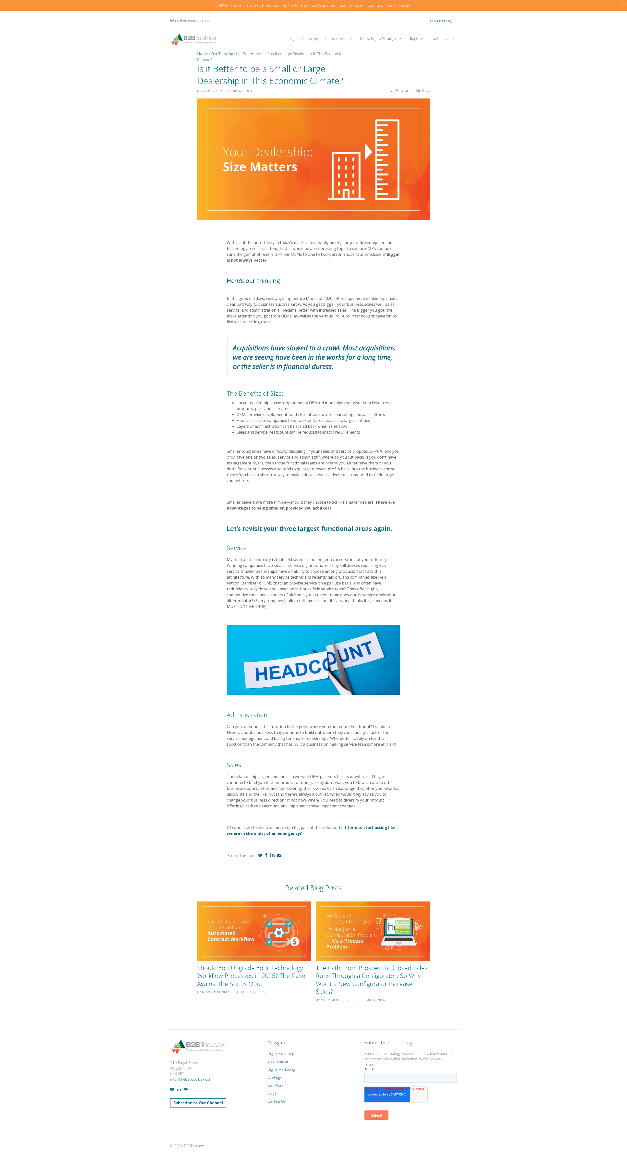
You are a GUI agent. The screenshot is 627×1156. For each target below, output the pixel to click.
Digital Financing (304, 38)
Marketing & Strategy (378, 38)
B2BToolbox (194, 1145)
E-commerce (337, 38)
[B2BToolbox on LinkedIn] (179, 1089)
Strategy (274, 1077)
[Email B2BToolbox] (186, 1089)
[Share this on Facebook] (266, 855)
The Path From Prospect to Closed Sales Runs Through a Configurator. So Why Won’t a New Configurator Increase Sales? (372, 979)
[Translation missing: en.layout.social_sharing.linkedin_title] (272, 855)
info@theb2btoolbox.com (189, 20)
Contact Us (440, 38)
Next (423, 90)
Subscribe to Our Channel (198, 1103)
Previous (400, 90)
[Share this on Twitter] (260, 855)
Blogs (414, 38)
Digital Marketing (281, 1069)
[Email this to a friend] (279, 855)
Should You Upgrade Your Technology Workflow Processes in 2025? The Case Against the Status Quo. (251, 975)
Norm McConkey (216, 992)
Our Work (275, 1085)
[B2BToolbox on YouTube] (172, 1089)
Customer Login (442, 20)
